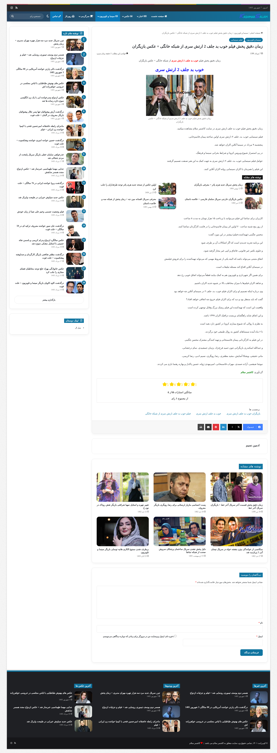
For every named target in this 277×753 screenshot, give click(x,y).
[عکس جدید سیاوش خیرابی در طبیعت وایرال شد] (75, 202)
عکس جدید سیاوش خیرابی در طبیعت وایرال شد (41, 197)
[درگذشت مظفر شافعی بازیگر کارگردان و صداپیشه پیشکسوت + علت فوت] (75, 259)
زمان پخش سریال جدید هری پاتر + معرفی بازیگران (218, 185)
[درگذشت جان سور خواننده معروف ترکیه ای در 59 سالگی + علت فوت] (75, 230)
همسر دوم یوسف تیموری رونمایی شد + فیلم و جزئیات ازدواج (219, 693)
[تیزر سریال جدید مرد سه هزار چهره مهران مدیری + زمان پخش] (75, 45)
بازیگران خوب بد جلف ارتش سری (243, 413)
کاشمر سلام (194, 743)
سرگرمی (85, 16)
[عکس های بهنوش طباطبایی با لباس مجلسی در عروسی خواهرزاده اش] (75, 88)
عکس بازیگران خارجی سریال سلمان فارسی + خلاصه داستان (214, 199)
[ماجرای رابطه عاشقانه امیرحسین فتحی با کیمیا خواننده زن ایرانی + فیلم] (75, 130)
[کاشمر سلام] (253, 16)
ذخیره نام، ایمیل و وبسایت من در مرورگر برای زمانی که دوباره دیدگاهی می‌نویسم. (138, 636)
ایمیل (259, 636)
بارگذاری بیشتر (48, 300)
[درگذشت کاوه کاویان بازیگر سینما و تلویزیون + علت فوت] (75, 287)
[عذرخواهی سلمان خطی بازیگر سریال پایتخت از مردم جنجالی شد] (75, 159)
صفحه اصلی (255, 33)
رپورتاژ (68, 16)
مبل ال (78, 328)
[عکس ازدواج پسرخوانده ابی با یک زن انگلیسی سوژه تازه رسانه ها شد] (75, 102)
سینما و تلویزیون (107, 16)
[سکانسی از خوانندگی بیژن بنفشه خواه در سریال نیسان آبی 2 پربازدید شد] (236, 531)
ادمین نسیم (253, 445)
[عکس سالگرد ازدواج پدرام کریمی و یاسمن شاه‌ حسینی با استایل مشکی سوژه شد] (75, 245)
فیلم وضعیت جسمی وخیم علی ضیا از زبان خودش (40, 211)
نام (261, 623)
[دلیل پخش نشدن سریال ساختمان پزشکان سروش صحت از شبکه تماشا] (180, 531)
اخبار (141, 16)
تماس (55, 16)
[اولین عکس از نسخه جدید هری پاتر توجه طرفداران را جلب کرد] (167, 189)
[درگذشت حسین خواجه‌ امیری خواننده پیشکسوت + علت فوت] (75, 145)
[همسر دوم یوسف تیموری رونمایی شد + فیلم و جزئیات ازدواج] (75, 59)
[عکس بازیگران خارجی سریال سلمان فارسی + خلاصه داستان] (254, 203)
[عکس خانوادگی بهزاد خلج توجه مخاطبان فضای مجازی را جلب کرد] (75, 273)
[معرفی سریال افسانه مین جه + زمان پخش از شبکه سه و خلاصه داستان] (167, 203)
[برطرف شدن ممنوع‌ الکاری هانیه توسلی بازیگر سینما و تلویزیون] (123, 531)
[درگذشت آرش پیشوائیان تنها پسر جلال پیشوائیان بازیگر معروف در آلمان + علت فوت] (75, 116)
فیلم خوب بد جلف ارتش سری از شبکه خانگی (168, 413)
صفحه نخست (157, 16)
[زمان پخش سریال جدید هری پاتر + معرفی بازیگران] (254, 189)
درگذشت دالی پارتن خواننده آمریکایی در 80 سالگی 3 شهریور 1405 (216, 707)
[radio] (165, 384)
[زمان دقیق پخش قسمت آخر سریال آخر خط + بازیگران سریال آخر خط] (236, 487)
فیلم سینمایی (236, 40)
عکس (127, 16)
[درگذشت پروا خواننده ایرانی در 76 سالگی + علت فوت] (75, 187)
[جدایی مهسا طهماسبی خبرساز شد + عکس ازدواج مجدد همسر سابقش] (75, 173)
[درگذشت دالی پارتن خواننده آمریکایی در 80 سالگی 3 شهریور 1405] (75, 73)
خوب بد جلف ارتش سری (208, 413)
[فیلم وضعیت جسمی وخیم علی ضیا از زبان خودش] (75, 216)
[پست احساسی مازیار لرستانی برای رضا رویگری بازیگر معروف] (180, 487)
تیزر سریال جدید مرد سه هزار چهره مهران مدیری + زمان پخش (130, 693)
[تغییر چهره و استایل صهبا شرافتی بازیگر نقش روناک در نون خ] (123, 487)
